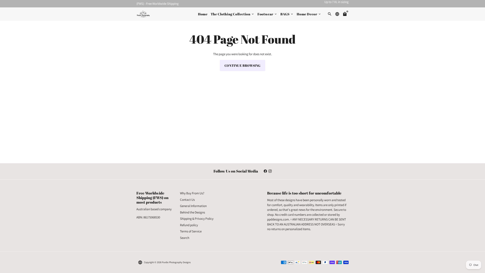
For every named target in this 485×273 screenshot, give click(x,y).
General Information (193, 206)
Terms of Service (191, 231)
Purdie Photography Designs (176, 262)
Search (184, 238)
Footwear (267, 14)
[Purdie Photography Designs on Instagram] (270, 171)
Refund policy (189, 225)
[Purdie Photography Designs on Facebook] (265, 171)
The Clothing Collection (232, 14)
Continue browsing (242, 65)
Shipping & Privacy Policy (197, 219)
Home (202, 14)
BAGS (287, 14)
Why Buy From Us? (192, 193)
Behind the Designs (192, 212)
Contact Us (187, 200)
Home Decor (309, 14)
